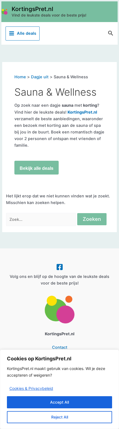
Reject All (59, 417)
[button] (110, 33)
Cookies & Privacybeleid (31, 388)
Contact (59, 347)
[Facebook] (59, 267)
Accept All (59, 402)
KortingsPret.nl (32, 9)
